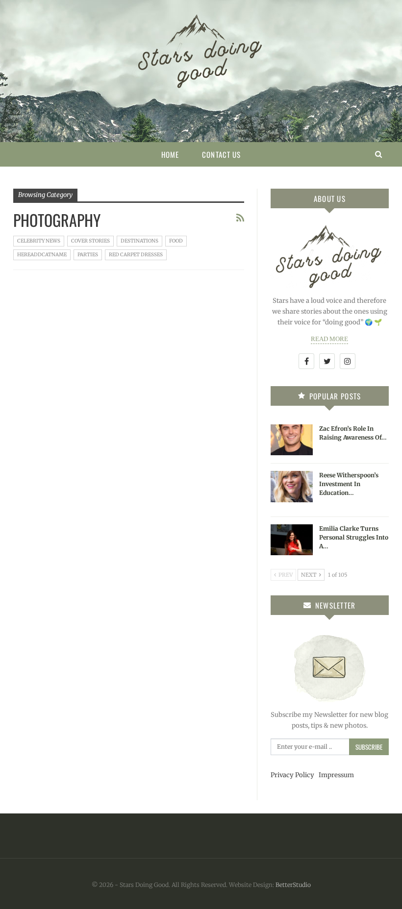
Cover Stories (90, 241)
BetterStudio (293, 884)
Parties (87, 254)
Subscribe (368, 747)
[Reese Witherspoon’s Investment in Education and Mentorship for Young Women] (292, 486)
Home (170, 154)
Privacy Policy (292, 775)
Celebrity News (38, 241)
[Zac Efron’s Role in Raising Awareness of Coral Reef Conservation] (292, 440)
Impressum (336, 775)
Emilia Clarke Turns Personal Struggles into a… (353, 537)
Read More (329, 339)
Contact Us (221, 154)
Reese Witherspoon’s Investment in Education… (348, 483)
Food (176, 241)
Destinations (139, 241)
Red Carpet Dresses (136, 254)
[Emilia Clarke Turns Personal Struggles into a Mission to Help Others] (292, 540)
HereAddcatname (42, 254)
